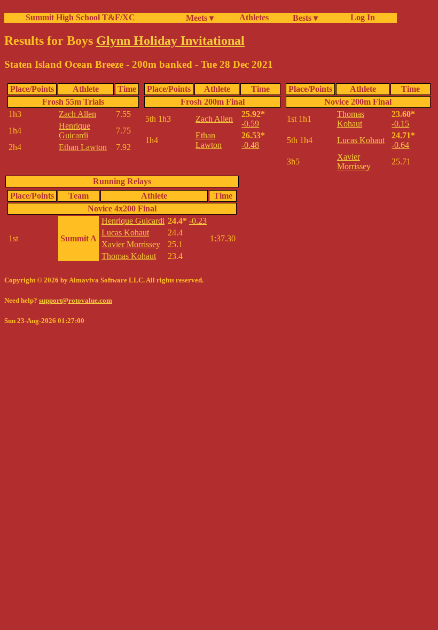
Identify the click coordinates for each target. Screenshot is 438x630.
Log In (360, 17)
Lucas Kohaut (361, 140)
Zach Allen (77, 114)
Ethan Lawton (83, 147)
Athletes (254, 17)
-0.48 (250, 144)
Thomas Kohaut (350, 118)
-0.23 (198, 220)
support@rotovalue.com (75, 300)
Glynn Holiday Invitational (170, 41)
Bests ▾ (305, 17)
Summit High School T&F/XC (80, 17)
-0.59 (250, 123)
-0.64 (400, 144)
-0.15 (400, 123)
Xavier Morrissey (354, 161)
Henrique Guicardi (74, 130)
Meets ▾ (200, 17)
